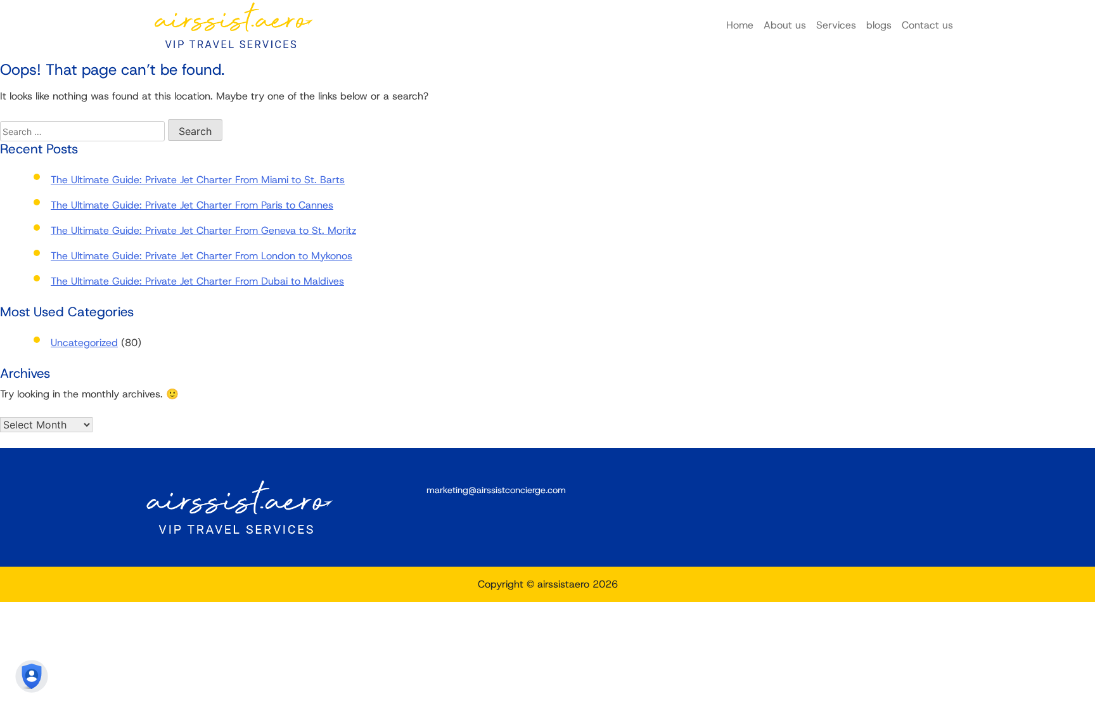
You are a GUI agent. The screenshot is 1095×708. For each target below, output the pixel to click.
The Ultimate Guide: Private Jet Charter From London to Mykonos (201, 255)
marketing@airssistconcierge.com (496, 490)
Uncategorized (84, 342)
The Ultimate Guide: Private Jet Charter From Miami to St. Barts (198, 179)
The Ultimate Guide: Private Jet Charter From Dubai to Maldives (197, 281)
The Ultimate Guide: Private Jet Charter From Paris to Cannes (192, 205)
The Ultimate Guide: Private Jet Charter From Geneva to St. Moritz (203, 230)
